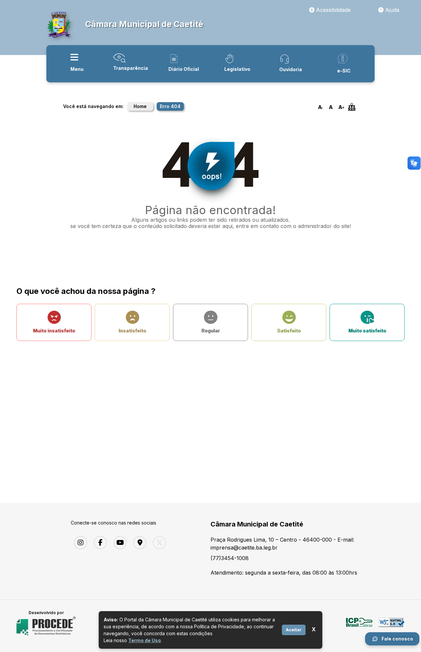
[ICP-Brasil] (359, 626)
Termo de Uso (144, 640)
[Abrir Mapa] (138, 542)
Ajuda (391, 10)
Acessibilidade (332, 10)
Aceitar (294, 629)
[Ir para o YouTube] (118, 542)
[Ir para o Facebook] (98, 542)
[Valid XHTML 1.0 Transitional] (392, 626)
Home (140, 106)
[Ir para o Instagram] (79, 542)
